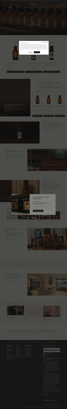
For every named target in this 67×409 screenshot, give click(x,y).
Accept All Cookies (36, 52)
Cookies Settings (30, 52)
